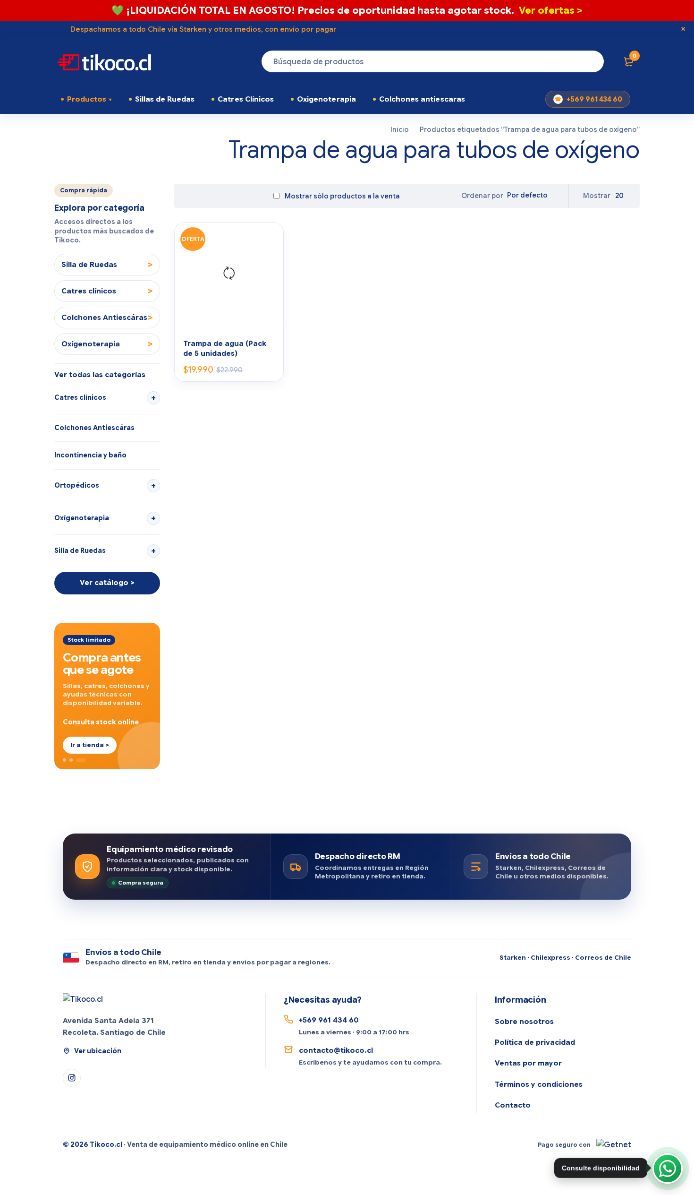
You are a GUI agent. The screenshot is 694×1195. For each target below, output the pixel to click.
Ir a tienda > (89, 745)
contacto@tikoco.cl (336, 1050)
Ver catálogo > (107, 582)
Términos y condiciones (539, 1084)
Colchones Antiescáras (94, 427)
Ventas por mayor (528, 1063)
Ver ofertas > (551, 10)
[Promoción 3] (80, 760)
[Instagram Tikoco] (72, 1078)
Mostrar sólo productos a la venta (341, 196)
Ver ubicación (97, 1051)
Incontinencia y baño (90, 455)
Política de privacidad (535, 1042)
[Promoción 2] (71, 760)
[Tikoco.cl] (83, 999)
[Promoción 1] (64, 760)
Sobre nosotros (524, 1021)
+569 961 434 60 (594, 99)
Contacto (513, 1105)
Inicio (399, 129)
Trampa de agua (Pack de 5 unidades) (224, 348)
